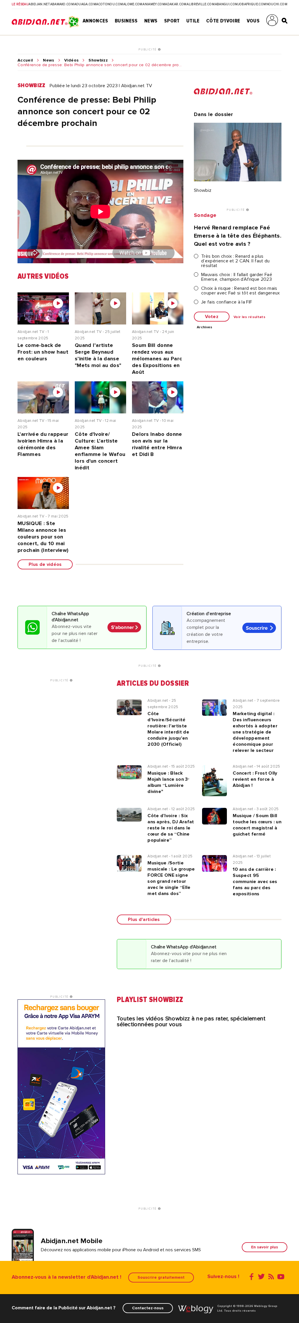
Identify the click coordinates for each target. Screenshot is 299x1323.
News (150, 20)
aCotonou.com (109, 4)
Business (126, 20)
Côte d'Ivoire (223, 20)
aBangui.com (226, 4)
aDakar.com (175, 4)
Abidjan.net (39, 4)
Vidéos (71, 60)
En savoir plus (264, 1247)
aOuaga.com (85, 4)
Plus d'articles (144, 919)
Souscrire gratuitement (161, 1277)
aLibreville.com (201, 4)
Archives (205, 327)
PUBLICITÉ (148, 49)
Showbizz (98, 60)
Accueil (25, 60)
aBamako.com (62, 4)
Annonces (95, 20)
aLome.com (132, 4)
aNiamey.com (153, 4)
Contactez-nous (148, 1308)
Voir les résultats (249, 317)
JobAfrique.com (252, 4)
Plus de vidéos (45, 564)
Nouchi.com (276, 4)
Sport (172, 20)
